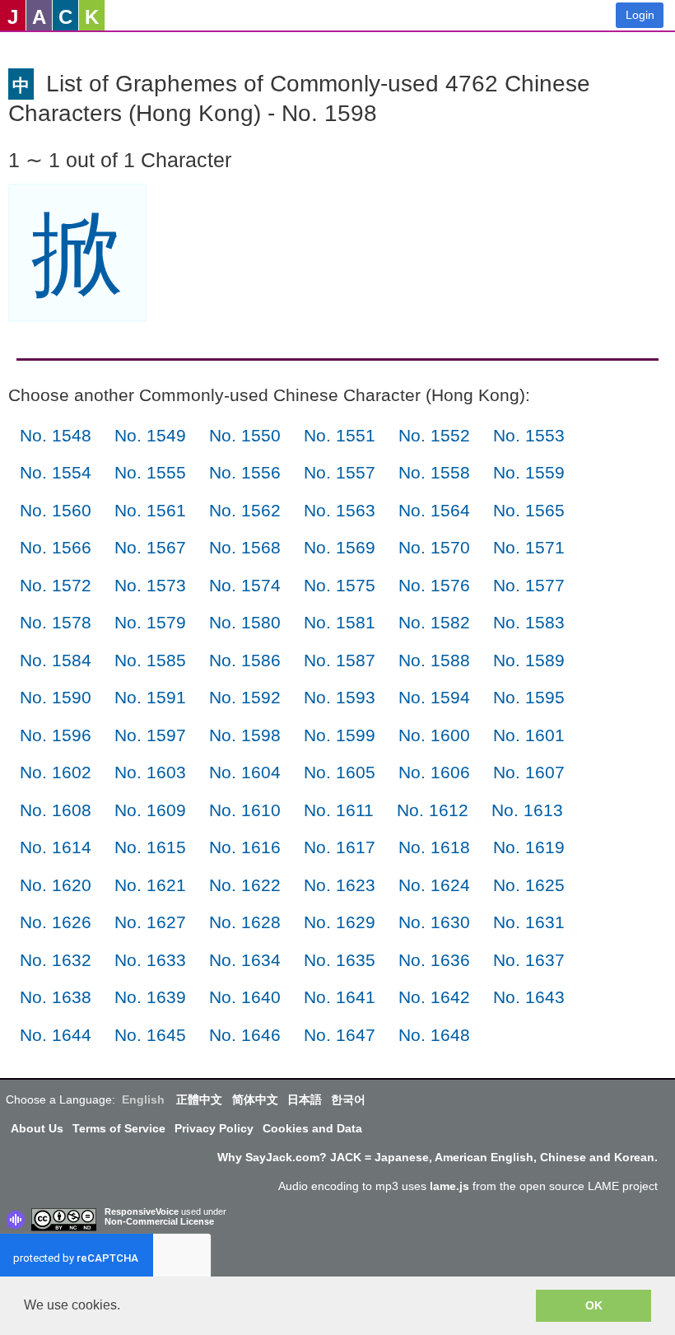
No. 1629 (339, 922)
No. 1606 (434, 772)
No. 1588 (434, 660)
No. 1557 (339, 472)
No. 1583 (529, 622)
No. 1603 (150, 772)
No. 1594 (434, 697)
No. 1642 (434, 996)
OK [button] (594, 1305)
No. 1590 (55, 697)
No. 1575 (339, 585)
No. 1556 (245, 472)
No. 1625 (529, 884)
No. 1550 (245, 435)
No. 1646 (245, 1034)
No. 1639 (150, 996)
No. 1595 (529, 697)
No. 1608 (55, 810)
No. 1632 (55, 959)
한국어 (348, 1099)
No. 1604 (245, 772)
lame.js (449, 1186)
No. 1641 (339, 996)
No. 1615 (150, 847)
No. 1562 (245, 510)
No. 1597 (150, 735)
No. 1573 (150, 585)
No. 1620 (55, 884)
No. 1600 (434, 735)
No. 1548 (55, 435)
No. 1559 (529, 472)
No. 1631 (529, 922)
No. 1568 (245, 547)
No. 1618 (434, 847)
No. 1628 (245, 922)
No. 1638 (55, 996)
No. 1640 (245, 996)
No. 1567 (150, 547)
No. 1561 (150, 510)
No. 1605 (339, 772)
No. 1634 (245, 959)
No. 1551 (339, 435)
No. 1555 (150, 472)
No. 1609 (150, 810)
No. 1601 (529, 735)
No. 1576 (434, 585)
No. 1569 (339, 547)
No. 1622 (245, 884)
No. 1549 (150, 435)
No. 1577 (529, 585)
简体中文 (255, 1099)
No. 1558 (434, 472)
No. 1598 (245, 735)
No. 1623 (339, 884)
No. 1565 (529, 510)
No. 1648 (434, 1034)
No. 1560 (55, 510)
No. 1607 (529, 772)
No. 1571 (529, 547)
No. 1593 (339, 697)
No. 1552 (434, 435)
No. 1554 (55, 472)
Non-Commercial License (159, 1221)
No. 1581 (339, 622)
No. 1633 (150, 959)
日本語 (304, 1099)
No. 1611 (339, 810)
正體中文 (199, 1099)
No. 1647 (339, 1034)
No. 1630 (434, 922)
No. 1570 (434, 547)
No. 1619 (529, 847)
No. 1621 (150, 884)
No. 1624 (434, 884)
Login (640, 14)
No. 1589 (529, 660)
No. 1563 (339, 510)
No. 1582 (434, 622)
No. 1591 (150, 697)
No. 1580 (245, 622)
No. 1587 (339, 660)
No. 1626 (55, 922)
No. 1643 (529, 996)
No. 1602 (55, 772)
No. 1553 (529, 435)
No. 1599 (339, 735)
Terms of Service (118, 1128)
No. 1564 (434, 510)
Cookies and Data (312, 1128)
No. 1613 (527, 810)
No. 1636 (434, 959)
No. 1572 (55, 585)
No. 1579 (150, 622)
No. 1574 (245, 585)
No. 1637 (529, 959)
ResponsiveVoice (142, 1211)
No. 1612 (432, 810)
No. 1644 (55, 1034)
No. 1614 (55, 847)
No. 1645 (150, 1034)
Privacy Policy (214, 1128)
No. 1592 (245, 697)
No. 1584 (55, 660)
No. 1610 (245, 810)
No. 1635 (339, 959)
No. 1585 (150, 660)
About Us (37, 1128)
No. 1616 (245, 847)
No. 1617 (339, 847)
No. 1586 (245, 660)
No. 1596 (55, 735)
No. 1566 (55, 547)
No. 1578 (55, 622)
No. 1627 (150, 922)
